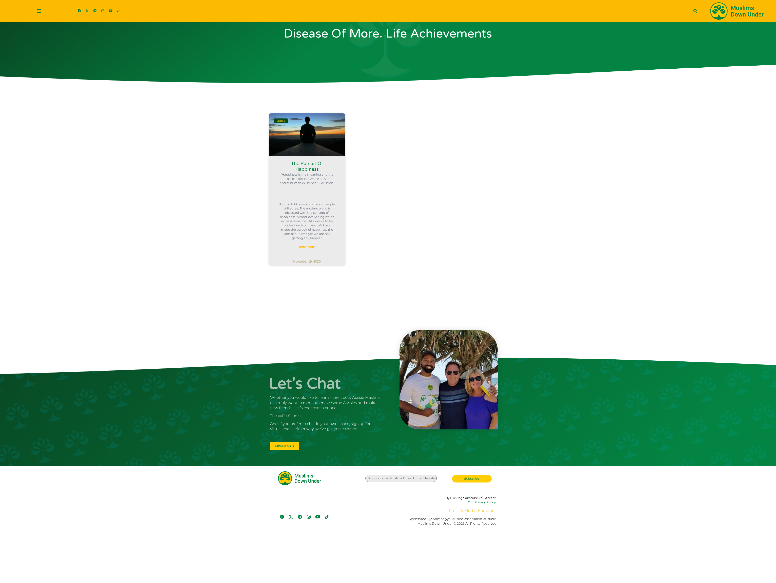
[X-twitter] (87, 10)
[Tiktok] (118, 10)
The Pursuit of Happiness (307, 166)
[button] (39, 11)
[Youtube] (110, 10)
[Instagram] (102, 10)
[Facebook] (79, 10)
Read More (306, 247)
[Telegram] (95, 10)
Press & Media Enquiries (473, 510)
